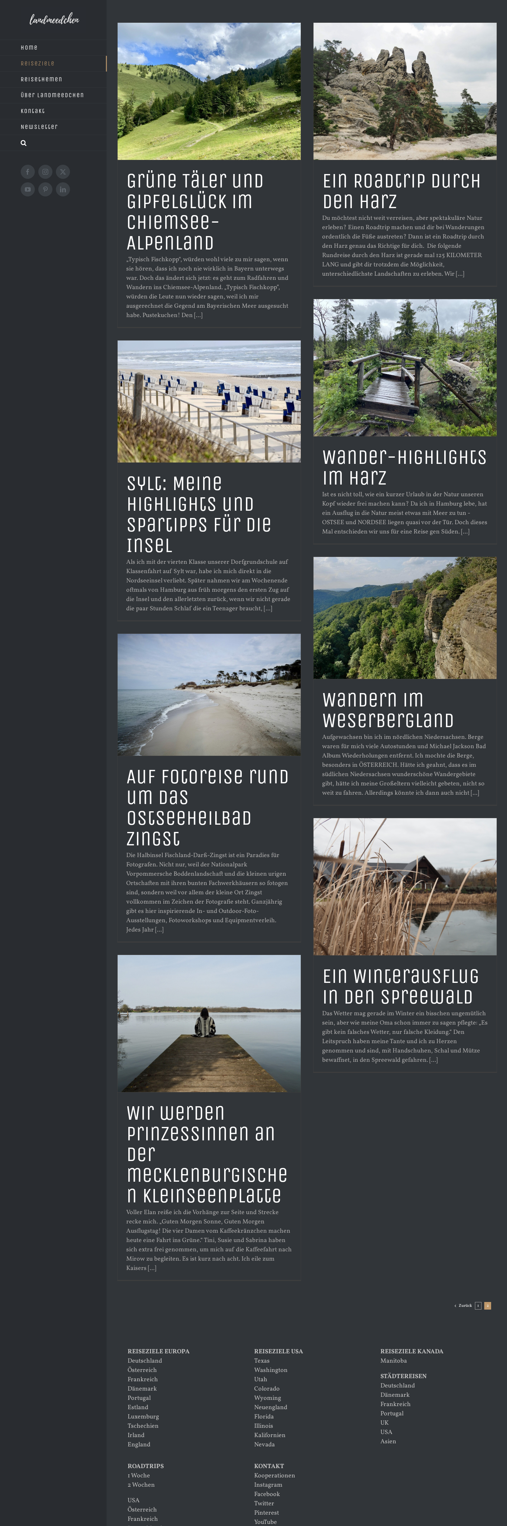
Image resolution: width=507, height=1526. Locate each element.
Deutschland (145, 1361)
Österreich (142, 1370)
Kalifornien (270, 1435)
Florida (264, 1417)
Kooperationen (274, 1476)
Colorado (267, 1389)
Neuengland (270, 1407)
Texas (262, 1361)
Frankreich (143, 1379)
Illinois (263, 1426)
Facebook (267, 1494)
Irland (136, 1435)
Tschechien (143, 1426)
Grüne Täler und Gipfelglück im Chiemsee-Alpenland (195, 212)
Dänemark (142, 1389)
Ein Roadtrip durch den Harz (401, 191)
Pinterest (266, 1513)
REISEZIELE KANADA (412, 1351)
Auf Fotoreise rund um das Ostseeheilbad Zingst (207, 807)
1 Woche (139, 1476)
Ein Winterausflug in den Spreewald (400, 986)
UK (384, 1423)
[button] (53, 143)
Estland (138, 1407)
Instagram (268, 1485)
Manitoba (393, 1361)
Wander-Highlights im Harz (404, 467)
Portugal (139, 1398)
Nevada (264, 1445)
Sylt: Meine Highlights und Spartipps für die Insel (199, 514)
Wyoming (267, 1398)
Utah (260, 1379)
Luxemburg (143, 1417)
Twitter (264, 1503)
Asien (388, 1441)
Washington (271, 1370)
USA (386, 1432)
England (139, 1445)
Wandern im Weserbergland (388, 710)
